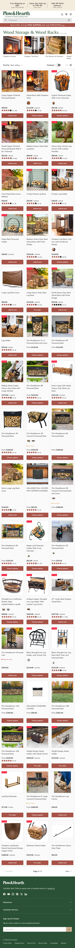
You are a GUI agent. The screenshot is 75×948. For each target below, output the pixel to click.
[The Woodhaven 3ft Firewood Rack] (62, 326)
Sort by (6, 65)
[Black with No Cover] (28, 441)
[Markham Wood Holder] (37, 831)
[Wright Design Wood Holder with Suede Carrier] (37, 737)
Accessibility (54, 943)
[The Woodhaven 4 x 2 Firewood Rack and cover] (37, 326)
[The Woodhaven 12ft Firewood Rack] (12, 692)
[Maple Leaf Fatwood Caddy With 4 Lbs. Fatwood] (37, 531)
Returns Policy (42, 943)
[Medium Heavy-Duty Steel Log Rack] (37, 132)
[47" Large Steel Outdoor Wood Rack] (62, 585)
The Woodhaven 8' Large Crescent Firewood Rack (37, 797)
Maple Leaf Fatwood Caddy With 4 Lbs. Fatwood (35, 548)
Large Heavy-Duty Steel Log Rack (36, 293)
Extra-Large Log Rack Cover (11, 489)
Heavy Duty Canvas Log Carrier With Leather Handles (61, 149)
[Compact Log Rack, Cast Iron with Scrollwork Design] (62, 225)
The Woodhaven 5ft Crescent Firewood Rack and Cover (61, 491)
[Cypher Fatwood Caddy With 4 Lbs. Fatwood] (62, 81)
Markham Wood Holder (36, 845)
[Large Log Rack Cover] (12, 278)
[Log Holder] (12, 326)
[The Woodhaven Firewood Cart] (12, 638)
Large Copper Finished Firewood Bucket (11, 96)
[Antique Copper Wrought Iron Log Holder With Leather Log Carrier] (37, 585)
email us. (51, 888)
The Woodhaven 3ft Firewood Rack (60, 341)
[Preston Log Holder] (62, 180)
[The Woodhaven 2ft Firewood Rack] (62, 531)
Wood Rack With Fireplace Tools (37, 96)
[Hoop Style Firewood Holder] (12, 225)
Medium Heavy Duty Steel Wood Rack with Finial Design (37, 242)
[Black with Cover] (33, 441)
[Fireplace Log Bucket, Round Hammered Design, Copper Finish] (12, 831)
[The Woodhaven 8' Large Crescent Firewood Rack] (37, 782)
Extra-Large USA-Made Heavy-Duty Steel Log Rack (61, 388)
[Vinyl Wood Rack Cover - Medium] (12, 180)
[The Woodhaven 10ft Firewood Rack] (12, 737)
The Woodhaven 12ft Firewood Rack (10, 707)
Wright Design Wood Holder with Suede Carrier (37, 752)
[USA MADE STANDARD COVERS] (37, 692)
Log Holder (6, 340)
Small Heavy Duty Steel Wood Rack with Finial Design (61, 295)
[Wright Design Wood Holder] (62, 737)
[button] (66, 14)
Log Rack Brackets (9, 796)
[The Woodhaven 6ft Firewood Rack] (62, 419)
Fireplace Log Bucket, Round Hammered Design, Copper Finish (12, 848)
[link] (14, 871)
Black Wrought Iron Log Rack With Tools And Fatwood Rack (61, 655)
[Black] (28, 103)
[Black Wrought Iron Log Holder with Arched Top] (37, 638)
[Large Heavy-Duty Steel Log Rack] (37, 278)
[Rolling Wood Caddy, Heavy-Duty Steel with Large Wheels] (12, 371)
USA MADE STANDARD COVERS (36, 707)
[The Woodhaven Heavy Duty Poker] (62, 831)
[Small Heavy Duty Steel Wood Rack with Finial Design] (62, 278)
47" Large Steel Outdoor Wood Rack (61, 600)
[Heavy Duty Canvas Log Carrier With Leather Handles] (62, 132)
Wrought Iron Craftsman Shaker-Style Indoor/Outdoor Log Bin (12, 601)
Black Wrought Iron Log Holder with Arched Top (36, 653)
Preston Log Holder (59, 194)
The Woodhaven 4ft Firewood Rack (10, 434)
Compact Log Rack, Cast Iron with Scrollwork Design (61, 242)
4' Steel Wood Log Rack (36, 194)
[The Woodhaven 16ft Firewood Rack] (62, 692)
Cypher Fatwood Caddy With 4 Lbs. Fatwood (61, 96)
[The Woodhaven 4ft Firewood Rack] (12, 419)
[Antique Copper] (28, 609)
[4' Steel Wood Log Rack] (37, 180)
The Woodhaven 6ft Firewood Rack (60, 434)
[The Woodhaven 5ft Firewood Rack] (12, 531)
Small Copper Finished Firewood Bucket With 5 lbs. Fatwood (11, 149)
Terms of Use (31, 943)
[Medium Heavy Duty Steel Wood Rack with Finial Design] (37, 225)
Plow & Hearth (12, 940)
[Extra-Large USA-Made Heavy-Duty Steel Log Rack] (62, 371)
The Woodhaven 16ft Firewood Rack (60, 707)
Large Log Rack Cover (11, 292)
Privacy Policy (7, 943)
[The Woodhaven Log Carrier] (62, 782)
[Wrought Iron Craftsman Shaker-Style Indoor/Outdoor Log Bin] (12, 585)
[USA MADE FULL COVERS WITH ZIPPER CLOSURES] (37, 474)
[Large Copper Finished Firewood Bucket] (12, 81)
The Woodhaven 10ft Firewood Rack (10, 752)
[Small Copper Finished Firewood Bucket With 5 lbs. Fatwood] (12, 132)
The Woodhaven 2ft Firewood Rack (60, 546)
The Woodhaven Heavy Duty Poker (61, 846)
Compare (50, 65)
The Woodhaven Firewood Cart (12, 653)
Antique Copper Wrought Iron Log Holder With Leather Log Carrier (37, 601)
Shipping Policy (19, 943)
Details (63, 25)
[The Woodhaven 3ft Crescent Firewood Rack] (37, 419)
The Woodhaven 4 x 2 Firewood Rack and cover (37, 341)
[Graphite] (53, 103)
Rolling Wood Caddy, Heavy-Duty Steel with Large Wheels (11, 388)
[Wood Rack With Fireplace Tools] (37, 81)
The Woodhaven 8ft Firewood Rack (35, 386)
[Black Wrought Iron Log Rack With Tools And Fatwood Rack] (62, 638)
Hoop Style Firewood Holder (10, 240)
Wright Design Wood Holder (60, 752)
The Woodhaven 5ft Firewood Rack (10, 546)
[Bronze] (3, 609)
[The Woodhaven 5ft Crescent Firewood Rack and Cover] (62, 474)
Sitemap (63, 943)
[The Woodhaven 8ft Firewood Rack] (37, 371)
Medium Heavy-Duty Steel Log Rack (37, 147)
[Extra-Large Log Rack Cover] (12, 474)
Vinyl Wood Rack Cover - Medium (12, 195)
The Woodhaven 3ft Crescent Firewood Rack (36, 434)
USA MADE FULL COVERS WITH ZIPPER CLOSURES (37, 489)
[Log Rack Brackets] (12, 782)
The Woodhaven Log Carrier (60, 797)
